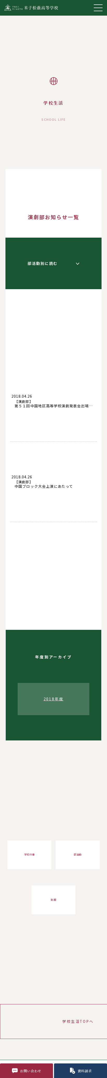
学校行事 (29, 854)
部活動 (78, 854)
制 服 (53, 900)
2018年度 (54, 698)
